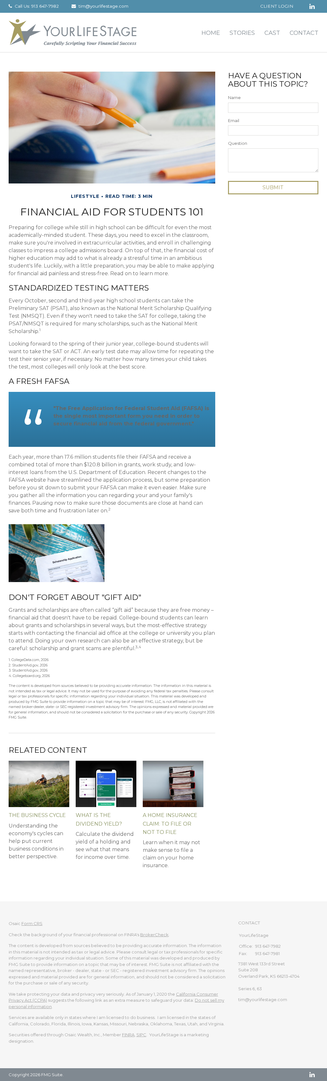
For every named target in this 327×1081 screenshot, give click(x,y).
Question (237, 143)
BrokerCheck (154, 934)
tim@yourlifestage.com (103, 6)
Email (233, 120)
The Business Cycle (37, 815)
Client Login (276, 6)
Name (234, 97)
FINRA (128, 1034)
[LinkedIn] (312, 1074)
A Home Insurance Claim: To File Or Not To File (170, 823)
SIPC (141, 1034)
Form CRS (31, 923)
